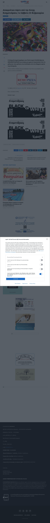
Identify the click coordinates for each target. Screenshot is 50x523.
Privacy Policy (32, 283)
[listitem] (25, 257)
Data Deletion (17, 283)
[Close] (47, 239)
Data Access (25, 283)
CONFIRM (15, 278)
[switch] (41, 260)
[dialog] (25, 261)
